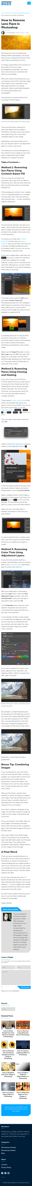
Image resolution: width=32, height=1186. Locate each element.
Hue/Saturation (16, 565)
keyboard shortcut (7, 410)
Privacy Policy (6, 1167)
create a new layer (18, 400)
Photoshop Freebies (8, 1150)
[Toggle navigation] (29, 3)
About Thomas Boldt (10, 909)
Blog (3, 1153)
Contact (4, 1165)
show (20, 162)
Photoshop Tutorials (11, 13)
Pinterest (8, 1173)
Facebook (2, 1173)
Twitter (5, 1173)
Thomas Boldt (10, 32)
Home (3, 13)
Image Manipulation (23, 13)
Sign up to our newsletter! (10, 991)
